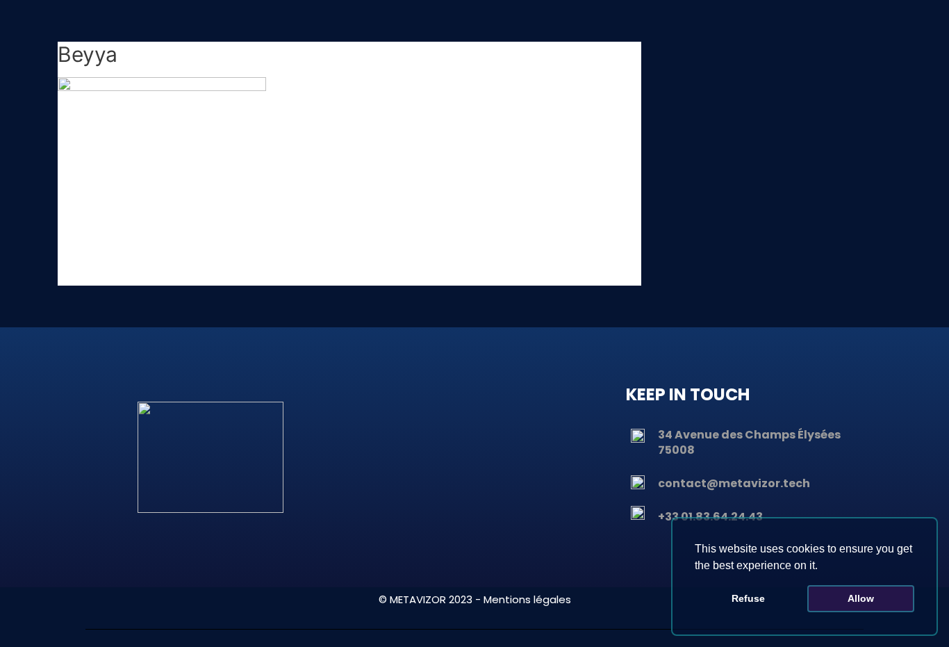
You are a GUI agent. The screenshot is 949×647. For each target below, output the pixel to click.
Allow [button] (861, 598)
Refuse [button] (748, 598)
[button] (822, 566)
